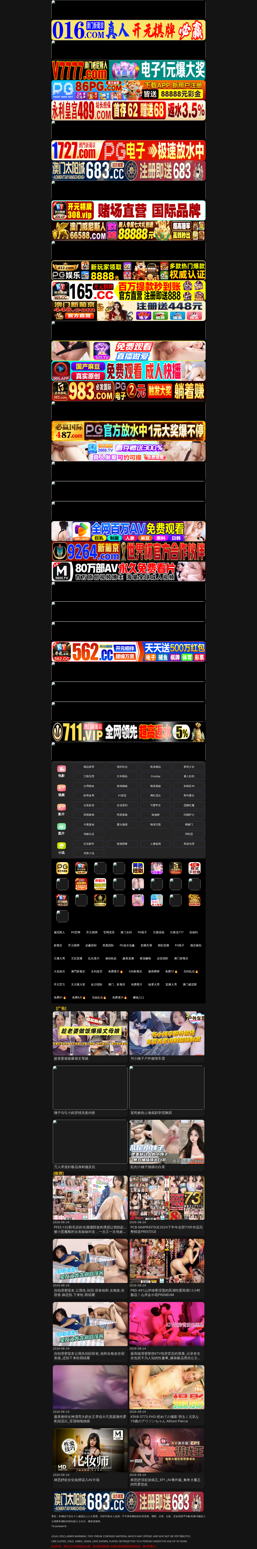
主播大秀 (59, 958)
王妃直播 (77, 958)
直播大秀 (171, 984)
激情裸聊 (154, 971)
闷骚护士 (189, 814)
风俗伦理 (189, 843)
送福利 (193, 932)
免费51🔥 (171, 971)
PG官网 (76, 932)
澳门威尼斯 (190, 984)
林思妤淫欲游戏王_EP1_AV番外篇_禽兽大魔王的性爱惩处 (166, 1481)
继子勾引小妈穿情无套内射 (74, 1112)
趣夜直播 (128, 958)
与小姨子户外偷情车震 (148, 1058)
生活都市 (89, 843)
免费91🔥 (60, 997)
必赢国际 (91, 945)
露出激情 (122, 824)
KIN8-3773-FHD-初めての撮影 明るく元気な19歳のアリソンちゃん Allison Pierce (165, 1418)
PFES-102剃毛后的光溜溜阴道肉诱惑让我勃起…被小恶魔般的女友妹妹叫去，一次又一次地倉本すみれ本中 (90, 1231)
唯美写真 (155, 824)
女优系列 (122, 805)
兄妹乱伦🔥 (99, 997)
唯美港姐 (155, 786)
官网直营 (109, 932)
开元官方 (59, 984)
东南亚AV (189, 786)
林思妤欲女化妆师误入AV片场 (76, 1479)
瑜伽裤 (155, 814)
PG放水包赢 (127, 945)
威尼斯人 (59, 932)
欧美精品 (155, 766)
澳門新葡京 (78, 971)
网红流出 (155, 795)
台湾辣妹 (89, 786)
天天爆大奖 (78, 984)
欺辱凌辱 (89, 795)
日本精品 (122, 776)
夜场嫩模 (145, 958)
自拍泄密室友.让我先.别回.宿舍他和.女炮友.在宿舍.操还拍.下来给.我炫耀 (89, 1292)
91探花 (122, 795)
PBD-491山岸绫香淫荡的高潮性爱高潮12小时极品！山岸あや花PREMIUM (165, 1292)
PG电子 (142, 932)
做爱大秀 (154, 984)
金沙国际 (96, 984)
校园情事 (122, 843)
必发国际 (162, 958)
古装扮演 (89, 805)
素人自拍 (189, 776)
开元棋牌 (92, 932)
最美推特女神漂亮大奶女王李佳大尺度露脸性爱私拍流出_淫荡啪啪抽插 (90, 1418)
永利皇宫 (96, 971)
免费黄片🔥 (119, 997)
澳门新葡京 (181, 958)
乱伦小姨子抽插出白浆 (148, 1166)
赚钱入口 (138, 997)
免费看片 (137, 984)
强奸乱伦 (122, 766)
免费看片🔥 (115, 971)
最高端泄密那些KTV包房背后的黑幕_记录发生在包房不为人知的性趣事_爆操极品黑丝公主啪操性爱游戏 (166, 1358)
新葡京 (58, 945)
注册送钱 (158, 932)
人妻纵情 (155, 843)
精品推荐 (89, 766)
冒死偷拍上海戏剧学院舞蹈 (151, 1112)
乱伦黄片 (94, 958)
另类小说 (89, 853)
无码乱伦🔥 (191, 971)
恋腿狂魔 (189, 805)
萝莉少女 (189, 766)
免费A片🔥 (79, 997)
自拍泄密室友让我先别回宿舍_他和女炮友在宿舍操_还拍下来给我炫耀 (89, 1355)
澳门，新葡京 (116, 984)
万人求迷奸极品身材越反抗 (74, 1166)
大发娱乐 (59, 971)
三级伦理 (89, 776)
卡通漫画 (89, 824)
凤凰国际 (108, 945)
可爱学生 (155, 805)
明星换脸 (122, 814)
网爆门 (189, 824)
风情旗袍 (89, 814)
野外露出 (189, 795)
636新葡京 (135, 971)
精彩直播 (163, 945)
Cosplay (155, 776)
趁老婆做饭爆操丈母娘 (71, 1058)
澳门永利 (126, 932)
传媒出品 (89, 834)
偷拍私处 (111, 958)
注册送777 (177, 932)
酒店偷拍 (196, 945)
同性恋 (189, 834)
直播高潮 (146, 945)
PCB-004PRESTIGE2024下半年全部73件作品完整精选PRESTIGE (167, 1229)
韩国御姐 (122, 786)
